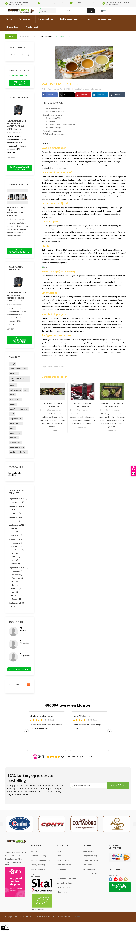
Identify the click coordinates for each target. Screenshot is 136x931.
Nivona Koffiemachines (66, 887)
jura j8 (12, 364)
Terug (11, 36)
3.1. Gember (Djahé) (54, 118)
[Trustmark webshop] (15, 882)
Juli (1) (15, 553)
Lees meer (11, 157)
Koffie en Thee (59, 367)
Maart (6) (16, 564)
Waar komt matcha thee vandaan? (112, 404)
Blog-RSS (14, 684)
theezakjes (59, 355)
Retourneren (88, 865)
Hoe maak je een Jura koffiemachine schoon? (16, 211)
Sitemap (77, 917)
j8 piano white (15, 442)
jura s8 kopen (15, 433)
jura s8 (12, 428)
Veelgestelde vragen (91, 856)
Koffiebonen (62, 869)
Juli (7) (15, 581)
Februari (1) (17, 535)
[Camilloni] (19, 824)
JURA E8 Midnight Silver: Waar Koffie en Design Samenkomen (16, 124)
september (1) (18, 528)
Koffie (59, 851)
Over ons (34, 851)
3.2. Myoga (50, 121)
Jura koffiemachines (64, 883)
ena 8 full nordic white (18, 369)
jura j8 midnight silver (18, 452)
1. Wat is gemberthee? (52, 108)
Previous (23, 102)
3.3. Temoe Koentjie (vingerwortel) (60, 124)
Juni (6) (15, 585)
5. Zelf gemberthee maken (54, 134)
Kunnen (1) (16, 521)
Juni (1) (15, 510)
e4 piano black (15, 419)
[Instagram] (126, 879)
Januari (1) (16, 599)
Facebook (50, 95)
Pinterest (84, 95)
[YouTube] (116, 879)
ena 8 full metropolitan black (18, 379)
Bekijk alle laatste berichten (19, 168)
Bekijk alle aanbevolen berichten (19, 339)
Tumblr (117, 95)
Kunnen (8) (16, 513)
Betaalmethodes (89, 869)
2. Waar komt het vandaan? (54, 112)
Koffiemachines (63, 860)
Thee (59, 856)
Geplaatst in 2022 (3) (18, 525)
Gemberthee (47, 152)
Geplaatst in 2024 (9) (18, 506)
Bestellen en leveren (90, 860)
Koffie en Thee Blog (38, 856)
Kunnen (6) (16, 588)
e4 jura (12, 404)
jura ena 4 (14, 438)
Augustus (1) (17, 578)
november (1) (17, 543)
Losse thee (61, 874)
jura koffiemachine (17, 447)
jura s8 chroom (16, 423)
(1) (13, 606)
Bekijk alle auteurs (19, 669)
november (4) (17, 575)
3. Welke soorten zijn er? (53, 115)
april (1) (15, 532)
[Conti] (52, 824)
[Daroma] (116, 824)
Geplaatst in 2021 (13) (18, 539)
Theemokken (62, 892)
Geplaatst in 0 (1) (16, 603)
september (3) (18, 502)
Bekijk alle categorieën (19, 83)
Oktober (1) (17, 546)
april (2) (15, 560)
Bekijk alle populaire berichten (19, 250)
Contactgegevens (38, 869)
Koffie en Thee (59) (18, 75)
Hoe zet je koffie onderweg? (82, 404)
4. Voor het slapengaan (52, 131)
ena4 (12, 414)
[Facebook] (110, 879)
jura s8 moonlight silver (19, 409)
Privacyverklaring (38, 865)
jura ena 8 (14, 373)
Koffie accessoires (64, 865)
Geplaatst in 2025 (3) (18, 498)
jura (25, 390)
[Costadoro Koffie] (84, 824)
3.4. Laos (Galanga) (53, 128)
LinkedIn (101, 95)
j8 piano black (15, 399)
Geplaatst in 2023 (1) (18, 517)
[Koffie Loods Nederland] (20, 11)
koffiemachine (15, 390)
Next (29, 102)
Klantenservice (88, 851)
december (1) (17, 571)
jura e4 (12, 385)
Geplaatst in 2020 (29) (18, 568)
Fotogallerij (16, 467)
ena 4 (12, 395)
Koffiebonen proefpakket (67, 878)
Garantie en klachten (91, 874)
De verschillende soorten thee (53, 404)
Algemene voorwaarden (40, 860)
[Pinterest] (121, 879)
